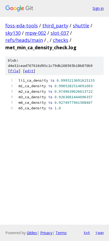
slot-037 (60, 33)
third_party (55, 25)
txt (87, 232)
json (99, 232)
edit (29, 71)
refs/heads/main (24, 40)
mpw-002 (35, 33)
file (14, 71)
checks (60, 40)
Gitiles (32, 232)
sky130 (13, 33)
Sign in (98, 8)
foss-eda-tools (21, 25)
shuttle (81, 25)
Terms (61, 232)
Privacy (46, 232)
